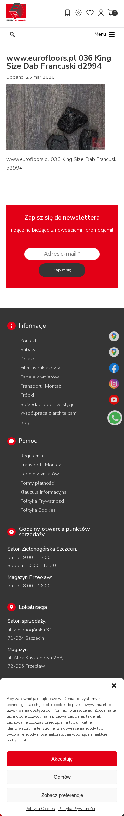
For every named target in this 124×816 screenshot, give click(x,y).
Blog (26, 422)
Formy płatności (38, 483)
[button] (114, 685)
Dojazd (28, 358)
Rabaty (28, 349)
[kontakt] (68, 13)
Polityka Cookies (40, 808)
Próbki (27, 395)
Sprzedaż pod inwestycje (48, 404)
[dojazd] (79, 13)
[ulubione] (90, 13)
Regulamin (32, 455)
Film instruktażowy (40, 367)
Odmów (62, 777)
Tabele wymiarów (40, 377)
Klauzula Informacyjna (44, 492)
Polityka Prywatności (76, 808)
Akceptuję (62, 759)
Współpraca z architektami (49, 413)
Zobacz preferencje (62, 795)
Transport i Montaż (41, 386)
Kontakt (28, 340)
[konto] (101, 13)
